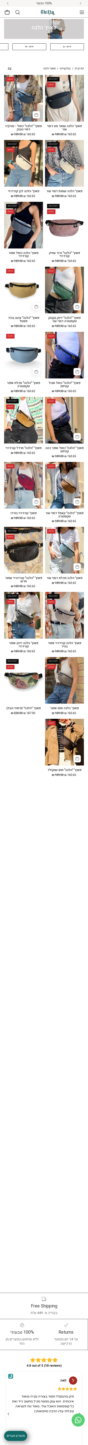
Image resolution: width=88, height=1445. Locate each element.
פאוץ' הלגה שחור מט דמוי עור (64, 128)
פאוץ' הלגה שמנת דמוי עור (64, 191)
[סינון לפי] (9, 68)
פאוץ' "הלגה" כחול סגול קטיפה (64, 385)
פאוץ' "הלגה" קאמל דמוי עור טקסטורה (64, 515)
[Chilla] (48, 12)
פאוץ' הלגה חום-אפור (64, 708)
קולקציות (65, 69)
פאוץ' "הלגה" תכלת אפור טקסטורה (23, 385)
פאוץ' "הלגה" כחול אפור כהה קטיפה (64, 450)
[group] (44, 3)
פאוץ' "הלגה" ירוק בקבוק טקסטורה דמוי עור (64, 319)
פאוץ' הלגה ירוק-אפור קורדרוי (23, 645)
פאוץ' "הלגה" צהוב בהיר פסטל (23, 319)
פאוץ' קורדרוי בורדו (23, 513)
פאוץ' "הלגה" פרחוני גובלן (23, 708)
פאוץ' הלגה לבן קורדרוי (23, 191)
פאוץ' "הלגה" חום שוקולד (64, 770)
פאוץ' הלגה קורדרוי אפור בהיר (64, 645)
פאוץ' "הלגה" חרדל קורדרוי (24, 448)
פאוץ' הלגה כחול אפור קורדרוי (23, 255)
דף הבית (79, 69)
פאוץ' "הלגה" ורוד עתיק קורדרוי (64, 255)
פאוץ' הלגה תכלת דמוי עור (64, 578)
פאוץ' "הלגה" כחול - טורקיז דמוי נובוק (23, 128)
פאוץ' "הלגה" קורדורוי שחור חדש (23, 580)
